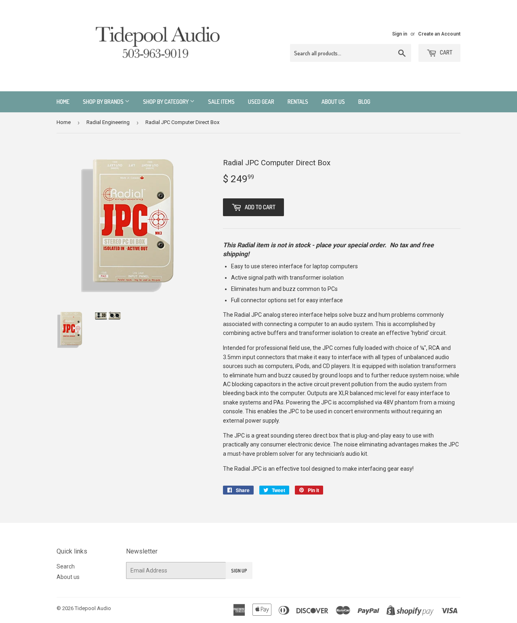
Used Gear (261, 101)
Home (63, 101)
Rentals (298, 101)
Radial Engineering (108, 122)
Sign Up (239, 571)
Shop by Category (166, 101)
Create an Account (439, 34)
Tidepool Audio (93, 608)
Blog (364, 101)
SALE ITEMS (221, 101)
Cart (445, 52)
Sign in (399, 34)
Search (66, 566)
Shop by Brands (104, 101)
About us (333, 101)
